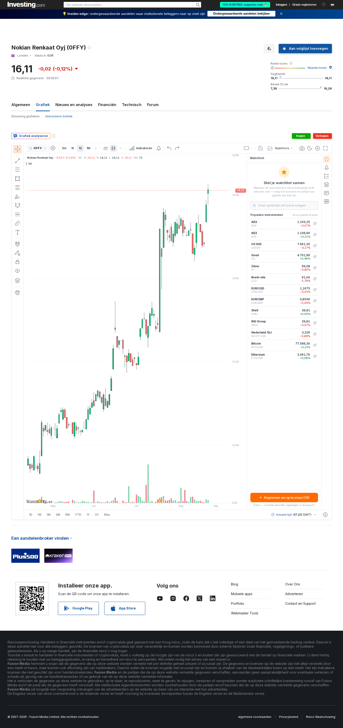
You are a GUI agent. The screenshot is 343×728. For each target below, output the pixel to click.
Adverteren (294, 594)
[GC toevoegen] (314, 257)
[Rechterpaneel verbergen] (245, 331)
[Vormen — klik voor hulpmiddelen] (17, 178)
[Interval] (96, 148)
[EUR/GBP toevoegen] (314, 301)
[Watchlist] (326, 159)
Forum (153, 104)
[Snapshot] (302, 148)
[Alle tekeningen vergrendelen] (17, 262)
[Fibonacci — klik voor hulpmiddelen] (17, 187)
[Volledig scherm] (325, 148)
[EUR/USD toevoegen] (314, 290)
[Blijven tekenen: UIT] (17, 253)
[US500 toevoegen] (314, 246)
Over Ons (292, 584)
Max (107, 514)
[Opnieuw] (177, 148)
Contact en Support (300, 603)
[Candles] (113, 148)
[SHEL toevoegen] (314, 312)
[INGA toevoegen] (314, 323)
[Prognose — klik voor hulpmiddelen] (17, 214)
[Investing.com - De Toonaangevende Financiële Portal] (26, 4)
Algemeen (20, 104)
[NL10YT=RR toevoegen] (314, 334)
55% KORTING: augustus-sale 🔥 (245, 4)
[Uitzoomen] (123, 497)
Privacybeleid (288, 717)
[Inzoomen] (129, 497)
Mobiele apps (241, 594)
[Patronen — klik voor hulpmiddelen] (17, 205)
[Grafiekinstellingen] (317, 148)
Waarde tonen (317, 68)
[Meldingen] (326, 167)
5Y (97, 514)
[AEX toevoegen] (314, 223)
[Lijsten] (326, 176)
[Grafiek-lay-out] (248, 148)
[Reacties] (326, 193)
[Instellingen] (325, 514)
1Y (88, 514)
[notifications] (323, 4)
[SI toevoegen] (314, 268)
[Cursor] (17, 149)
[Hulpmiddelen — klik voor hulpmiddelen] (17, 223)
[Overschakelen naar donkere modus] (309, 148)
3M (58, 514)
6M (67, 514)
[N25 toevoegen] (314, 234)
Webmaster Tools (244, 613)
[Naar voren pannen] (142, 497)
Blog (234, 584)
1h (72, 148)
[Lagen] (17, 280)
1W (39, 514)
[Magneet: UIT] (17, 244)
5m (64, 148)
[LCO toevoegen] (314, 279)
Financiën (107, 104)
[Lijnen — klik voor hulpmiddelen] (17, 160)
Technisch (131, 104)
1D (80, 148)
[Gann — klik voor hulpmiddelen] (17, 196)
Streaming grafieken (25, 116)
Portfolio (237, 603)
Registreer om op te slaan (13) (286, 497)
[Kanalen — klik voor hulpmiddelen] (17, 169)
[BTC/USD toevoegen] (314, 345)
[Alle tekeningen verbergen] (17, 271)
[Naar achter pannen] (135, 497)
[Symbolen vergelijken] (53, 148)
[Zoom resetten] (148, 497)
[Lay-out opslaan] (260, 148)
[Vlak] (105, 148)
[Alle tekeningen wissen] (17, 292)
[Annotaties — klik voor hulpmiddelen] (17, 232)
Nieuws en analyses (73, 104)
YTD (78, 514)
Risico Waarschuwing (320, 717)
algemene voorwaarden (254, 717)
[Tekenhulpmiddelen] (25, 331)
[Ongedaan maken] (169, 148)
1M (88, 148)
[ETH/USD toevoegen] (314, 356)
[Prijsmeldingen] (158, 148)
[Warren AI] (326, 201)
